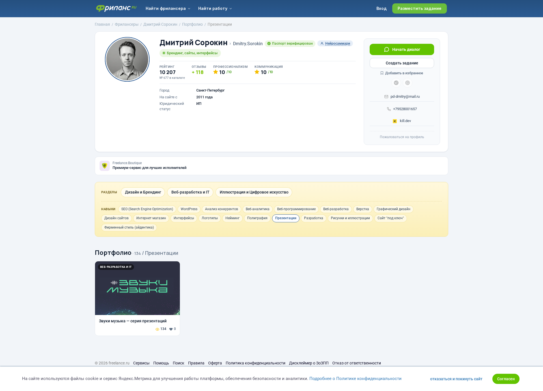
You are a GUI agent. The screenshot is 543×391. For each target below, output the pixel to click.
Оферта (215, 363)
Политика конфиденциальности (255, 363)
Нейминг (232, 218)
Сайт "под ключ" (391, 218)
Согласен (506, 379)
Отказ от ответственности (356, 363)
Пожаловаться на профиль (402, 137)
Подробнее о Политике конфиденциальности (355, 378)
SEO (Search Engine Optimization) (147, 209)
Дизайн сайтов (116, 218)
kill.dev (405, 121)
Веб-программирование (296, 209)
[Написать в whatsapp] (407, 83)
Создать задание (402, 63)
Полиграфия (257, 218)
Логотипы (210, 218)
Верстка (362, 209)
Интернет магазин (151, 218)
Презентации (285, 218)
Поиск (178, 363)
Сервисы (141, 363)
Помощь (161, 363)
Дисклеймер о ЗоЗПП (309, 363)
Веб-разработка (336, 209)
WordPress (189, 209)
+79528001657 (405, 109)
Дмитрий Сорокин (193, 42)
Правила (196, 363)
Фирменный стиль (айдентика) (129, 227)
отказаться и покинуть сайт (456, 379)
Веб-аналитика (258, 209)
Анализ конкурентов (221, 209)
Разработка (313, 218)
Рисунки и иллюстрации (350, 218)
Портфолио (113, 252)
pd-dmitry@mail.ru (405, 96)
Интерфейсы (184, 218)
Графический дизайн (393, 209)
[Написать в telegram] (396, 83)
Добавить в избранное (403, 73)
